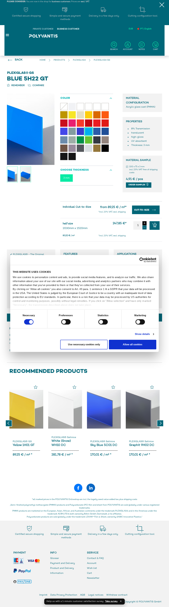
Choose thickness (74, 170)
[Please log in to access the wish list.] (35, 387)
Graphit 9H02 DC (141, 445)
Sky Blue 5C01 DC (103, 445)
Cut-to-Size (142, 210)
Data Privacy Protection (63, 595)
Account (91, 563)
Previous (8, 423)
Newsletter (93, 578)
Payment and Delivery (62, 563)
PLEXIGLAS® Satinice (63, 437)
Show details (142, 334)
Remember (18, 85)
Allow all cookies (132, 344)
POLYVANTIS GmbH (150, 602)
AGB (82, 595)
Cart (89, 573)
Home (43, 60)
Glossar (54, 558)
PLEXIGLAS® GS (22, 441)
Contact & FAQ (95, 558)
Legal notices (95, 595)
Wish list (92, 568)
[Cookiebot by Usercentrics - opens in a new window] (141, 259)
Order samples (137, 185)
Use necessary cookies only (84, 344)
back (18, 59)
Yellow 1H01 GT (23, 445)
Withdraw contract (116, 595)
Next (160, 423)
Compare (38, 85)
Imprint (43, 595)
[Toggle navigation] (7, 35)
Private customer (43, 29)
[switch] (66, 322)
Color (65, 98)
